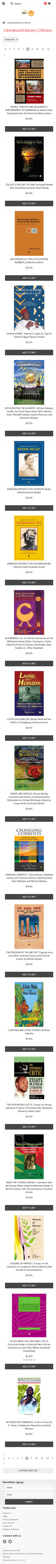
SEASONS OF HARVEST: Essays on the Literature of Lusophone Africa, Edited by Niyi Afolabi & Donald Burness (29, 1266)
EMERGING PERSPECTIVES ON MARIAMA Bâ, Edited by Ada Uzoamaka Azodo (29, 565)
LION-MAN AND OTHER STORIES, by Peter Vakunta (29, 1032)
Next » (5, 55)
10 (37, 49)
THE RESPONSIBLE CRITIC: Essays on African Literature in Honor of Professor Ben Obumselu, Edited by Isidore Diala (29, 1108)
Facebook (5, 1541)
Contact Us (7, 1526)
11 (43, 49)
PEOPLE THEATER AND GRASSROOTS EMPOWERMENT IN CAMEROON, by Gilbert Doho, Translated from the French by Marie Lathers (29, 110)
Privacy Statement (10, 1519)
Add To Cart (29, 129)
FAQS (5, 1516)
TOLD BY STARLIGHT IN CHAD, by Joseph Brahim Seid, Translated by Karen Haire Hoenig (29, 186)
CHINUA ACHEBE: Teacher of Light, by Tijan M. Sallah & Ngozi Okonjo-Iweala (29, 335)
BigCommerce (19, 1560)
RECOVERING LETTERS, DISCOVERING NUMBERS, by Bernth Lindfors (29, 261)
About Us (6, 1513)
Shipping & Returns (11, 1529)
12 (48, 49)
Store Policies (8, 1523)
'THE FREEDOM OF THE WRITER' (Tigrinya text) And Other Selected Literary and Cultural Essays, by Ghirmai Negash (29, 955)
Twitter (10, 1541)
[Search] (12, 3)
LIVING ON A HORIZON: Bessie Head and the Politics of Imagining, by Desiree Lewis (29, 721)
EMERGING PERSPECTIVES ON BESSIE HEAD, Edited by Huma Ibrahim (29, 491)
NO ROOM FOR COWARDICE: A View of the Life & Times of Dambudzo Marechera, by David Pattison (29, 1425)
